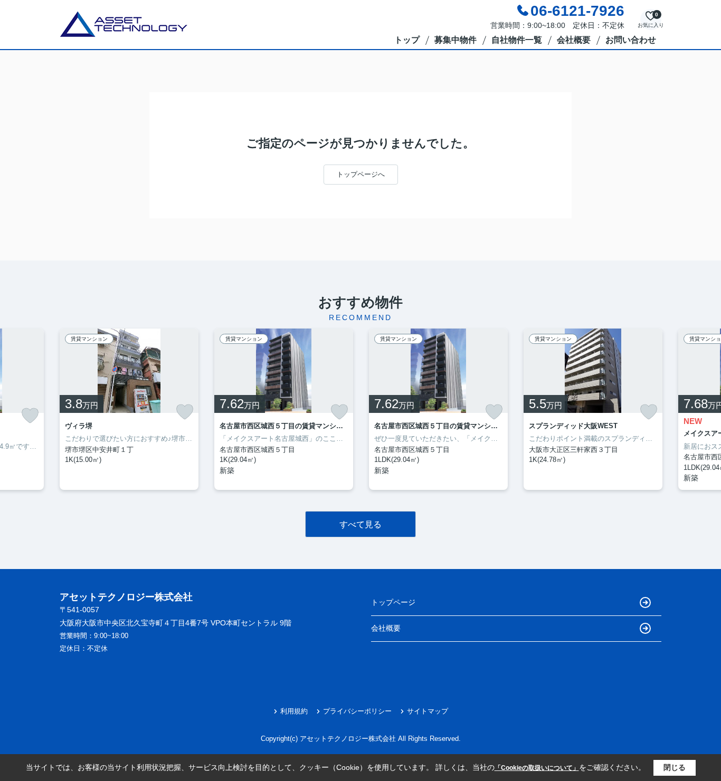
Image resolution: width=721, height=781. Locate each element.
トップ (407, 39)
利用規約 (294, 711)
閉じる (674, 767)
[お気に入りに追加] (30, 416)
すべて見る (360, 524)
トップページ (393, 602)
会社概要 (574, 39)
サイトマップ (427, 711)
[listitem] (129, 409)
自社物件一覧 (516, 39)
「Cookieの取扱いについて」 (537, 768)
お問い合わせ (630, 39)
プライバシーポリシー (357, 711)
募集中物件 (455, 39)
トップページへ (361, 174)
